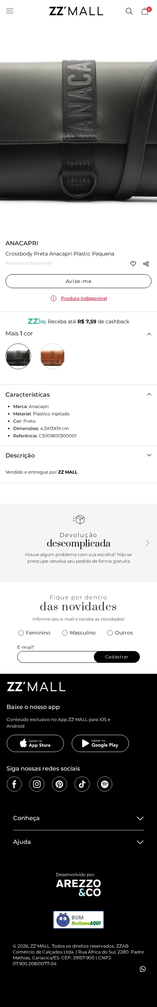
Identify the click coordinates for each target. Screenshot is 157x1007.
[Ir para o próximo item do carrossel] (149, 116)
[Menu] (9, 11)
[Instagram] (37, 784)
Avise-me (79, 281)
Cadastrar (117, 656)
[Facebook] (14, 784)
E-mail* (26, 647)
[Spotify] (104, 784)
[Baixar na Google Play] (100, 743)
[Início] (76, 11)
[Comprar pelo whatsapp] (143, 969)
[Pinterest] (59, 784)
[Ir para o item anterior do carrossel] (7, 116)
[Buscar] (129, 11)
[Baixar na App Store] (35, 743)
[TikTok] (82, 784)
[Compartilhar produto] (146, 264)
